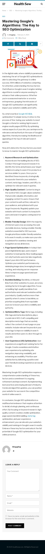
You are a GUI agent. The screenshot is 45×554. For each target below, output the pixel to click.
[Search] (41, 4)
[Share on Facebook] (8, 44)
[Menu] (3, 4)
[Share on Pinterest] (32, 44)
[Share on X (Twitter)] (20, 44)
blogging (12, 35)
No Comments (9, 38)
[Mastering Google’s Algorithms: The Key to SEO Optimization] (22, 58)
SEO (3, 16)
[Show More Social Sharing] (40, 44)
